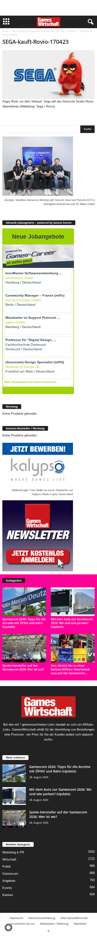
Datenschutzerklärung (41, 918)
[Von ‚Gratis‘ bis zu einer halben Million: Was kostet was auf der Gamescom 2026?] (73, 648)
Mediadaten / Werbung (54, 923)
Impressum (16, 918)
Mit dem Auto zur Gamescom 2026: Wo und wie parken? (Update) (72, 623)
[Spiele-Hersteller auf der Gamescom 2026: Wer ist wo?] (24, 648)
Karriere (7, 895)
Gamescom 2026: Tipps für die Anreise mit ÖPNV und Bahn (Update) (23, 623)
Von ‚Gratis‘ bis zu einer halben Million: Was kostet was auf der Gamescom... (70, 669)
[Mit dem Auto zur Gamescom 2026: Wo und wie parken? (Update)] (73, 601)
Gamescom (10, 873)
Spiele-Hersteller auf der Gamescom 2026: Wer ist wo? (23, 667)
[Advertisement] (48, 8)
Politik (6, 866)
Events (7, 888)
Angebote (8, 881)
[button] (8, 927)
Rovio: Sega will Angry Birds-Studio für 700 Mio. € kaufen (43, 31)
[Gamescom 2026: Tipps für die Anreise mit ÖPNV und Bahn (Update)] (24, 601)
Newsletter (80, 923)
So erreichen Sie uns (22, 923)
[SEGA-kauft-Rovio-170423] (48, 74)
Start (5, 31)
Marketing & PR (13, 852)
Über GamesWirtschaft (74, 918)
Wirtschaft (9, 859)
